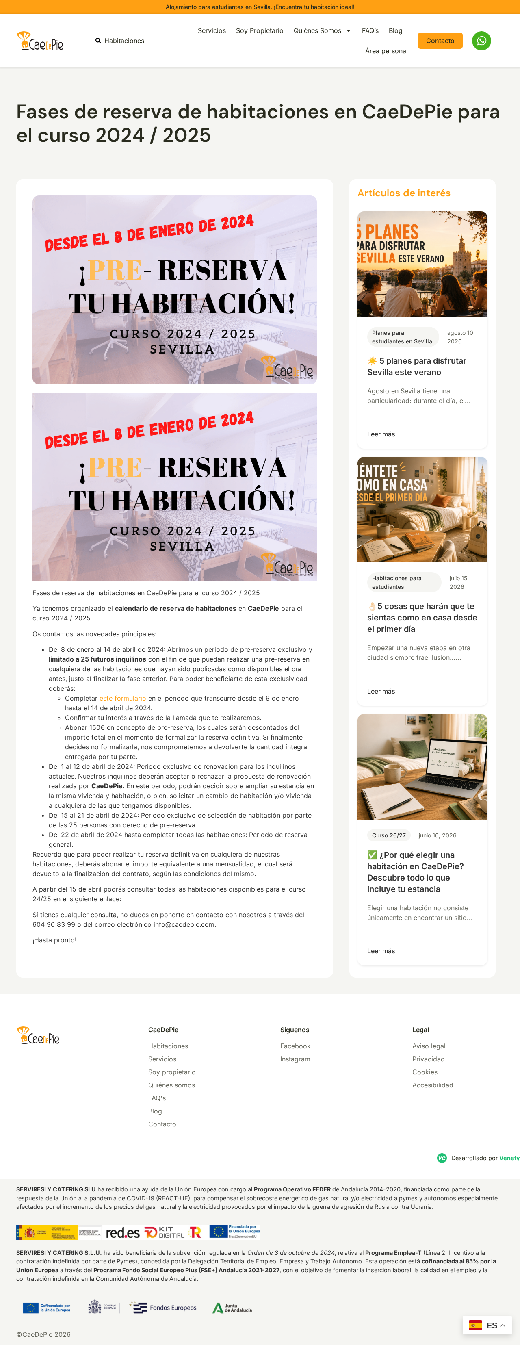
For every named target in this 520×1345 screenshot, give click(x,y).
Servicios (212, 30)
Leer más (381, 434)
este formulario (123, 698)
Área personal (386, 51)
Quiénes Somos (317, 30)
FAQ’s (370, 30)
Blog (396, 30)
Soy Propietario (260, 30)
